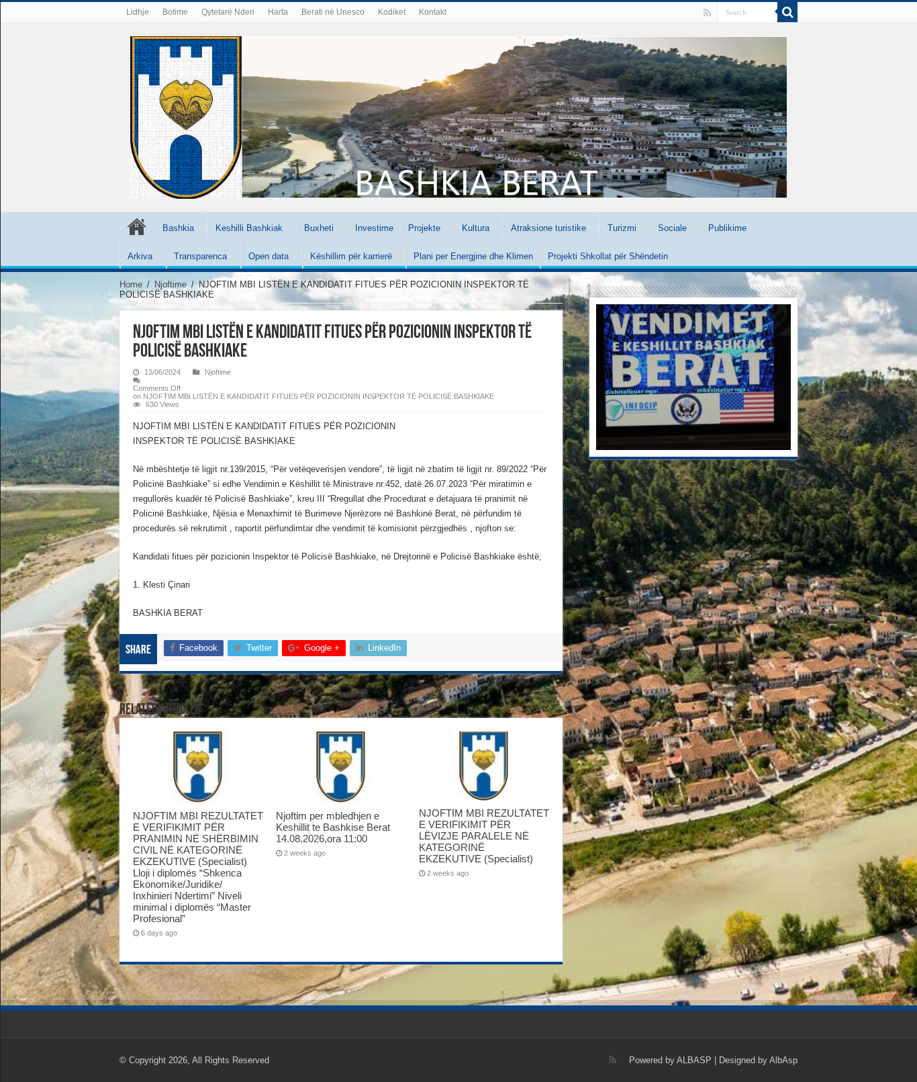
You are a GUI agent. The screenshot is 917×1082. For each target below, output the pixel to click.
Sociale (672, 228)
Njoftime (170, 284)
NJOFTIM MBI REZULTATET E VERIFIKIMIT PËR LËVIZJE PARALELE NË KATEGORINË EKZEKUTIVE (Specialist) (484, 835)
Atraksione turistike (548, 228)
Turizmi (622, 228)
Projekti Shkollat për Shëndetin (608, 256)
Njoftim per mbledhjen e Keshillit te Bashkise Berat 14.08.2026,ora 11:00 (333, 827)
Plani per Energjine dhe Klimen (473, 256)
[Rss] (707, 13)
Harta (278, 12)
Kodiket (391, 12)
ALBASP (694, 1060)
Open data (268, 256)
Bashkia (178, 228)
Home (130, 284)
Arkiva (140, 256)
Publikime (727, 228)
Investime (374, 228)
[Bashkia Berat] (458, 115)
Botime (175, 12)
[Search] (787, 12)
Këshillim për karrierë (351, 256)
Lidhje (137, 12)
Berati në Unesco (333, 12)
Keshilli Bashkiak (249, 228)
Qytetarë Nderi (227, 12)
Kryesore (136, 226)
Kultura (475, 228)
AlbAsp (783, 1060)
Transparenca (200, 256)
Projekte (424, 228)
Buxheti (319, 228)
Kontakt (432, 12)
